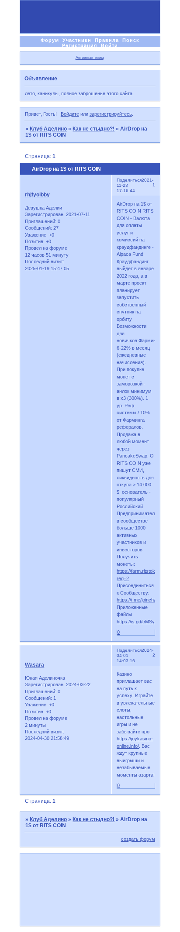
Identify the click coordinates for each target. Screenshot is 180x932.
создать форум (138, 839)
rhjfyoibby (37, 195)
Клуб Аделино (48, 129)
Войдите (70, 114)
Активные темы (90, 57)
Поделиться (129, 180)
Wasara (34, 665)
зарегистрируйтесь (111, 114)
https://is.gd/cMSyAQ (139, 621)
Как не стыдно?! (93, 129)
